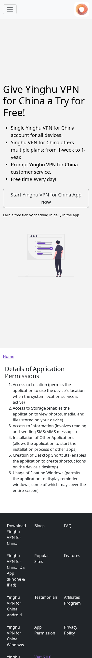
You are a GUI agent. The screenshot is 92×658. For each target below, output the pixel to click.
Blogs (39, 525)
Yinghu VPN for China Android (14, 606)
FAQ (68, 525)
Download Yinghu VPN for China (16, 534)
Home (8, 356)
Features (72, 555)
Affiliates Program (72, 600)
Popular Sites (41, 558)
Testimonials (46, 597)
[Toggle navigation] (10, 9)
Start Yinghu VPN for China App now (46, 198)
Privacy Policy (70, 630)
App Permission (44, 630)
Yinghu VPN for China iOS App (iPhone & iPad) (16, 570)
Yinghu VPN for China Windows (15, 635)
